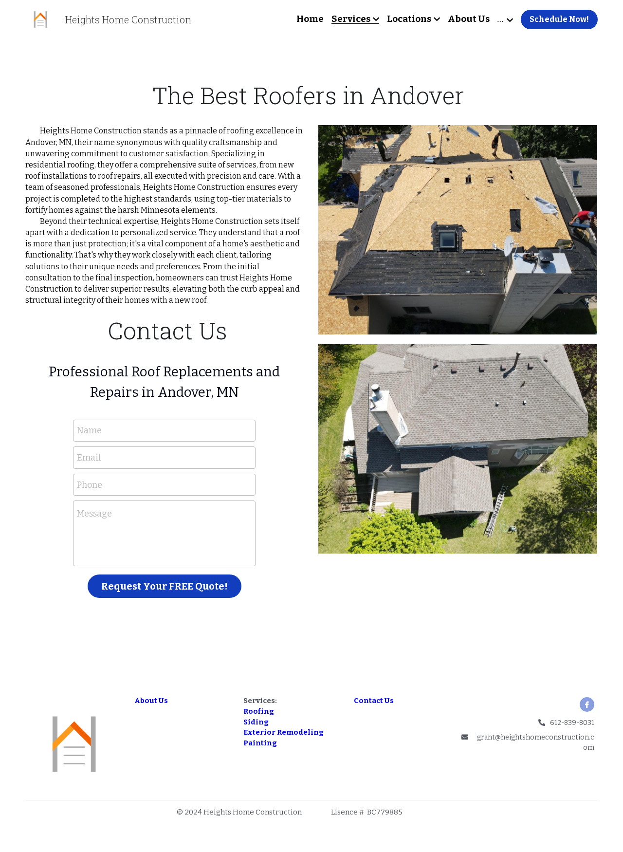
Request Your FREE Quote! (164, 679)
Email (89, 550)
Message (94, 606)
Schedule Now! (559, 19)
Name (89, 523)
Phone (89, 577)
